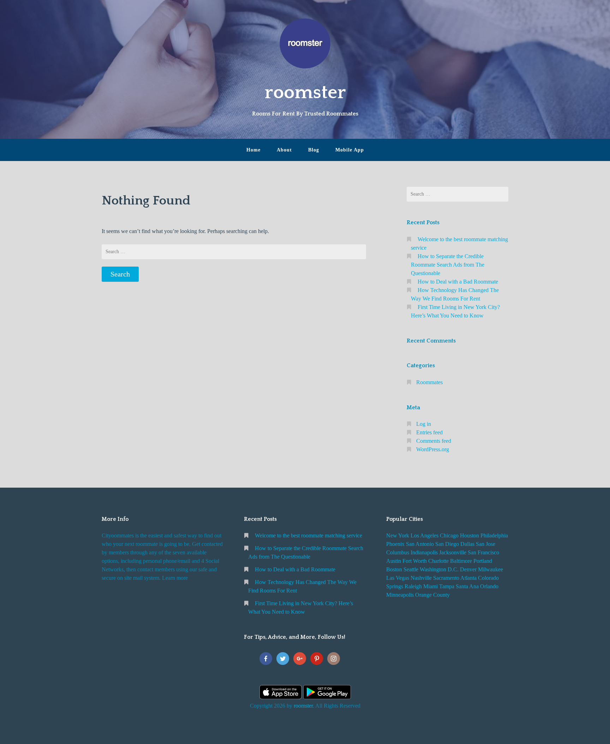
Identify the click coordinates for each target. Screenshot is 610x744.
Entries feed (429, 432)
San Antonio (420, 544)
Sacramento (446, 578)
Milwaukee (490, 569)
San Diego (447, 544)
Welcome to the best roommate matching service (308, 535)
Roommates (429, 382)
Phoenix (395, 544)
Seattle (410, 569)
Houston (469, 535)
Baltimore (461, 561)
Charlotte (438, 561)
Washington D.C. (439, 569)
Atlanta (468, 578)
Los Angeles (424, 535)
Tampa (446, 586)
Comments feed (433, 441)
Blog (313, 150)
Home (253, 150)
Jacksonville (452, 552)
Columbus (397, 552)
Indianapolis (424, 552)
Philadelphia (494, 535)
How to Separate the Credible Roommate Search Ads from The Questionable (447, 264)
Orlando (489, 586)
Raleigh (413, 586)
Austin (393, 561)
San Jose (485, 544)
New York (397, 535)
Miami (430, 586)
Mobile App (349, 150)
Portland (482, 561)
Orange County (432, 595)
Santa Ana (467, 586)
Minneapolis (400, 595)
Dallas (467, 544)
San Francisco (483, 552)
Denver (468, 569)
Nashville (421, 578)
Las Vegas (397, 578)
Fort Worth (414, 561)
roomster (305, 92)
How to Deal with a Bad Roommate (458, 282)
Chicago (449, 535)
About (284, 150)
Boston (394, 569)
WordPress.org (432, 449)
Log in (423, 424)
